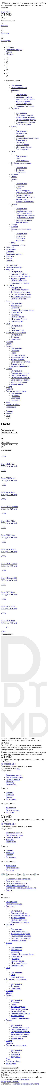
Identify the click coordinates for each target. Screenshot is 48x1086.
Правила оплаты (13, 779)
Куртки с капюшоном (25, 202)
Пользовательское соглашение (18, 879)
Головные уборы (18, 245)
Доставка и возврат (14, 50)
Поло (13, 151)
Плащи (14, 224)
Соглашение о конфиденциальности (21, 888)
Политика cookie (13, 881)
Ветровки (15, 90)
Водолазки (20, 238)
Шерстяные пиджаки (24, 115)
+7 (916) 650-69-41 (8, 764)
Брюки (13, 126)
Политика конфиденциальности (25, 1084)
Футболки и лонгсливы (21, 163)
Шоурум (9, 54)
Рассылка (10, 812)
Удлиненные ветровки (25, 99)
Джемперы (20, 236)
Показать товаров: (10, 1068)
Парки (18, 188)
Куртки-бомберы (23, 195)
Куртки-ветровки (23, 101)
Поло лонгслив (22, 161)
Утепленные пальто (24, 220)
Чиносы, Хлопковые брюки (27, 138)
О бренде (10, 47)
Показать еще (7, 634)
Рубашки (14, 174)
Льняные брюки (22, 145)
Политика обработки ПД (16, 883)
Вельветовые (21, 133)
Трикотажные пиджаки (25, 117)
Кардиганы (20, 240)
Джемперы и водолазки (21, 229)
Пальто (14, 204)
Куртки (14, 179)
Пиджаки (15, 108)
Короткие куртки (23, 190)
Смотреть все (16, 85)
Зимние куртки (22, 199)
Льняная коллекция (19, 88)
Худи (13, 243)
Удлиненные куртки (24, 193)
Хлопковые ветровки (25, 106)
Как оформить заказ (14, 777)
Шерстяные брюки (24, 147)
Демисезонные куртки (25, 197)
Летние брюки (22, 149)
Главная (9, 411)
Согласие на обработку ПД (17, 885)
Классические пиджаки (25, 122)
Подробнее (5, 12)
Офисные (20, 136)
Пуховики (20, 186)
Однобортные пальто (24, 211)
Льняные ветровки (24, 104)
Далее (3, 631)
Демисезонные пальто (25, 218)
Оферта (9, 890)
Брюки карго (21, 140)
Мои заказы (11, 808)
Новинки (10, 795)
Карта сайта (11, 784)
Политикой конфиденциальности (15, 1080)
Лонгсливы (20, 172)
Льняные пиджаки (23, 124)
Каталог (9, 413)
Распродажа (11, 407)
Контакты (10, 782)
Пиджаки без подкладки (26, 120)
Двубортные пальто (24, 213)
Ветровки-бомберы (24, 97)
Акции (9, 52)
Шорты (14, 177)
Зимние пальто (22, 222)
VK (18, 768)
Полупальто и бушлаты (25, 215)
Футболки (20, 170)
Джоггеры (20, 142)
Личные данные (12, 810)
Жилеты (14, 227)
